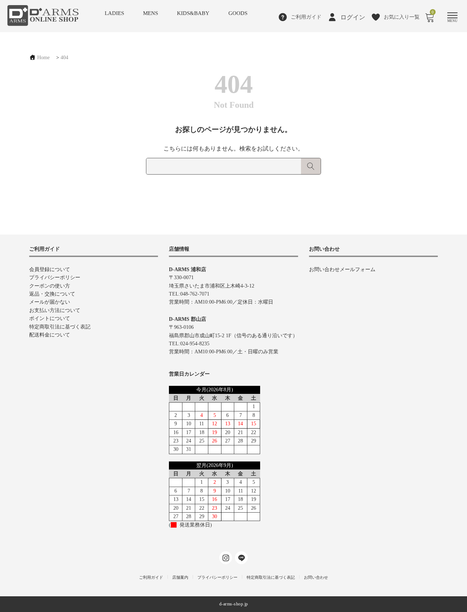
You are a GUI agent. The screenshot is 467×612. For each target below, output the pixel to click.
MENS (150, 13)
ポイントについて (49, 318)
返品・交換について (52, 294)
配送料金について (49, 335)
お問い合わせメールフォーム (342, 269)
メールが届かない (49, 302)
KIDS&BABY (193, 13)
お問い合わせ (316, 577)
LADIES (114, 13)
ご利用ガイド (151, 577)
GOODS (237, 13)
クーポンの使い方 (49, 286)
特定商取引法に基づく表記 (59, 327)
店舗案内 (180, 577)
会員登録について (49, 269)
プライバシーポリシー (54, 277)
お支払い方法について (54, 310)
